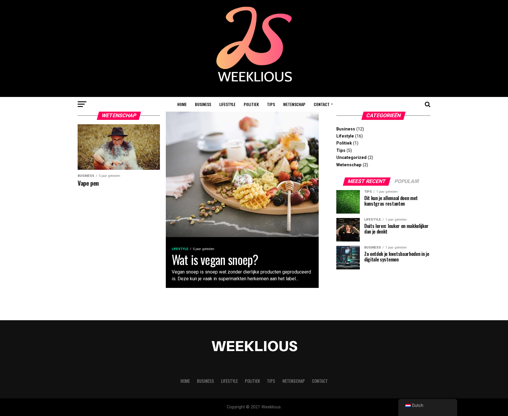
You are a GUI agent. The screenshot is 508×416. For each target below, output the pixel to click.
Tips (271, 104)
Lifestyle (227, 104)
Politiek (251, 104)
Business (203, 104)
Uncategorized (351, 157)
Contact (322, 104)
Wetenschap (294, 104)
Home (182, 104)
